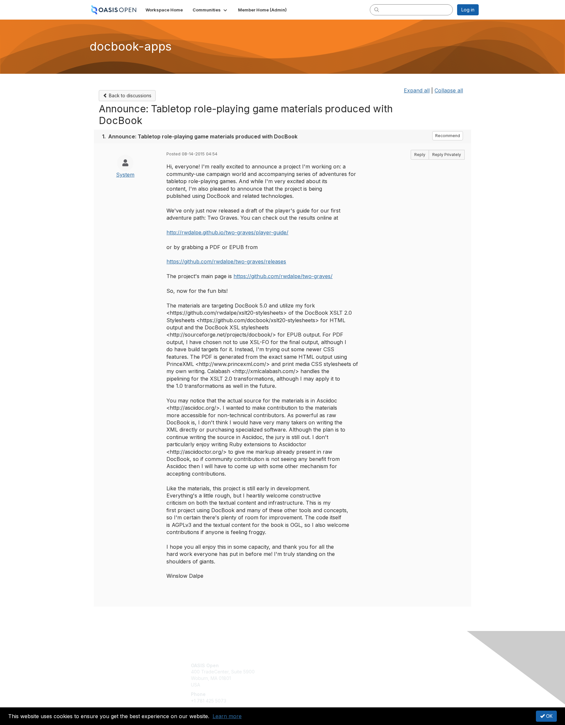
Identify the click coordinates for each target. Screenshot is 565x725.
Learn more (227, 716)
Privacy (388, 671)
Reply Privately (446, 154)
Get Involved (299, 665)
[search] (377, 9)
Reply (419, 154)
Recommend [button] (447, 135)
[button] (210, 10)
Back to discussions (129, 95)
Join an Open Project (308, 675)
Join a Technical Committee (315, 684)
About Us (389, 665)
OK (549, 716)
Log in (467, 9)
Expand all (417, 90)
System (125, 174)
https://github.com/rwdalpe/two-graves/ (283, 276)
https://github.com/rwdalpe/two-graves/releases (226, 261)
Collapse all (449, 90)
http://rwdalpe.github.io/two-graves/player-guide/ (227, 232)
